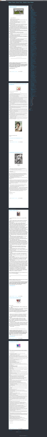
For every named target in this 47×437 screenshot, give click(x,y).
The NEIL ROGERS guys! (33, 92)
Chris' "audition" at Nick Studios (33, 91)
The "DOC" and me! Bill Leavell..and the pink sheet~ (33, 38)
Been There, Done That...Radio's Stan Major (21, 2)
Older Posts (26, 430)
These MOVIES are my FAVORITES (33, 17)
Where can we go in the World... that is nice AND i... (33, 68)
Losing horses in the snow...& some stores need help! (33, 18)
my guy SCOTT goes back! (33, 87)
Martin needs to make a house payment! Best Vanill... (33, 21)
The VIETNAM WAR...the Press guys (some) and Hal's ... (33, 37)
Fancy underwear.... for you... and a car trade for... (34, 55)
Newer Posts (10, 430)
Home (18, 430)
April (31, 102)
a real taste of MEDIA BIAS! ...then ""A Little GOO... (33, 77)
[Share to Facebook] (21, 71)
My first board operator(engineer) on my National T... (34, 66)
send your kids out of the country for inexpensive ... (34, 96)
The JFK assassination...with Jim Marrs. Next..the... (34, 49)
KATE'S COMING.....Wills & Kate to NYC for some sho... (34, 53)
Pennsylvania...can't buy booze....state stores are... (33, 61)
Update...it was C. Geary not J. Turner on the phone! (33, 42)
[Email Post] (18, 71)
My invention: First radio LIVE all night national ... (34, 76)
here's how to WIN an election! (33, 80)
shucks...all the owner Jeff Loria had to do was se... (33, 36)
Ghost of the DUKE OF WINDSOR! (33, 43)
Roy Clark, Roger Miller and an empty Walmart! (33, 85)
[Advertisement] (18, 77)
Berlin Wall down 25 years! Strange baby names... (33, 75)
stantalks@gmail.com (12, 285)
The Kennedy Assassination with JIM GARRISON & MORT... (34, 31)
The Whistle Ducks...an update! (33, 47)
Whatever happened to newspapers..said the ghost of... (33, 33)
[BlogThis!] (20, 71)
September (32, 98)
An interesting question (33, 95)
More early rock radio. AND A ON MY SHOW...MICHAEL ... (34, 12)
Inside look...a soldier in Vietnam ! (13, 210)
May (31, 101)
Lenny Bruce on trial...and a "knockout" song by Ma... (33, 19)
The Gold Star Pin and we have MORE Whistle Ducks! (33, 22)
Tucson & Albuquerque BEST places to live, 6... (33, 74)
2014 (30, 8)
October (31, 97)
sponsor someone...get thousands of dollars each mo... (34, 35)
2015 (30, 7)
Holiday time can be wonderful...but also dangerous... (33, 11)
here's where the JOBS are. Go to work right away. (34, 82)
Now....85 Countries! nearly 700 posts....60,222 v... (33, 71)
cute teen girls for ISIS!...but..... (33, 86)
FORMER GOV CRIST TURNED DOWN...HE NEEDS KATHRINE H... (34, 89)
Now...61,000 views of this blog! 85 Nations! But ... (33, 54)
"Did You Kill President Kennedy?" (34, 48)
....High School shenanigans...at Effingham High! (33, 72)
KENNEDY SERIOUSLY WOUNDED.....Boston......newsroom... (34, 30)
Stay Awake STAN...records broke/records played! (16, 152)
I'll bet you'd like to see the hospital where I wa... (33, 59)
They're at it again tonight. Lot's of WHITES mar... (34, 23)
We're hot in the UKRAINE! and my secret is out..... (33, 44)
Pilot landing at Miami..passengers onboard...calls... (32, 65)
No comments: (16, 71)
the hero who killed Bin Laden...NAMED (33, 84)
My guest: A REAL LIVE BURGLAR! (33, 25)
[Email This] (19, 71)
